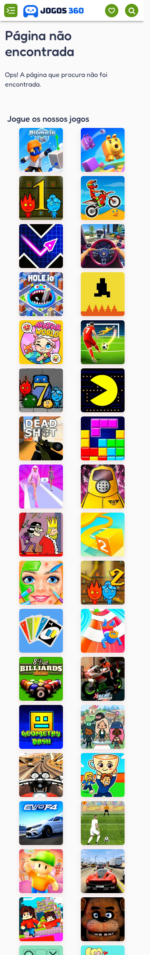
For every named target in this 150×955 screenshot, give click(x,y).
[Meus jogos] (111, 10)
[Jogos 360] (53, 11)
